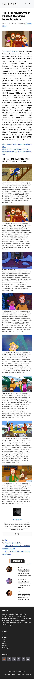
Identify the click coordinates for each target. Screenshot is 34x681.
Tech (3, 639)
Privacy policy (20, 674)
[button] (26, 4)
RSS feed (7, 674)
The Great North (15, 543)
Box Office (5, 645)
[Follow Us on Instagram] (18, 659)
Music (4, 643)
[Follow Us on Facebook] (9, 659)
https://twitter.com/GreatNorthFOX (15, 149)
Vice (3, 641)
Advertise (28, 674)
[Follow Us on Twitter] (14, 659)
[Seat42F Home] (4, 659)
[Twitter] (16, 534)
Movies (4, 637)
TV (6, 540)
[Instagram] (18, 534)
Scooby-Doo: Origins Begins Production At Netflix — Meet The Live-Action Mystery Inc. (24, 597)
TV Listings (5, 648)
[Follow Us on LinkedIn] (23, 659)
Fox (6, 543)
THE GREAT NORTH (10, 51)
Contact (13, 674)
